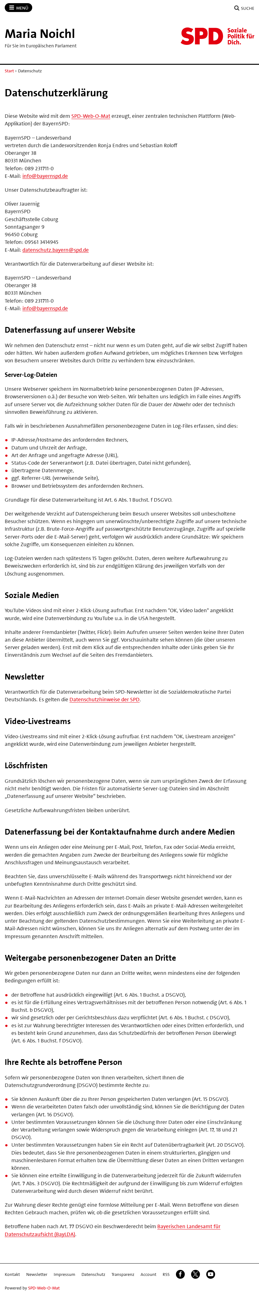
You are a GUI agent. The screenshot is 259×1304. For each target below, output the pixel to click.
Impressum (64, 1274)
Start (9, 71)
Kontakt (12, 1274)
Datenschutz (93, 1274)
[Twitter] (195, 1274)
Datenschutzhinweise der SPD (104, 699)
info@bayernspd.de (45, 175)
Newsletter (36, 1274)
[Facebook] (180, 1274)
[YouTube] (210, 1274)
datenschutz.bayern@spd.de (55, 249)
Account (148, 1274)
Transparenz (122, 1274)
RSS (166, 1274)
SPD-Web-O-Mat (90, 115)
